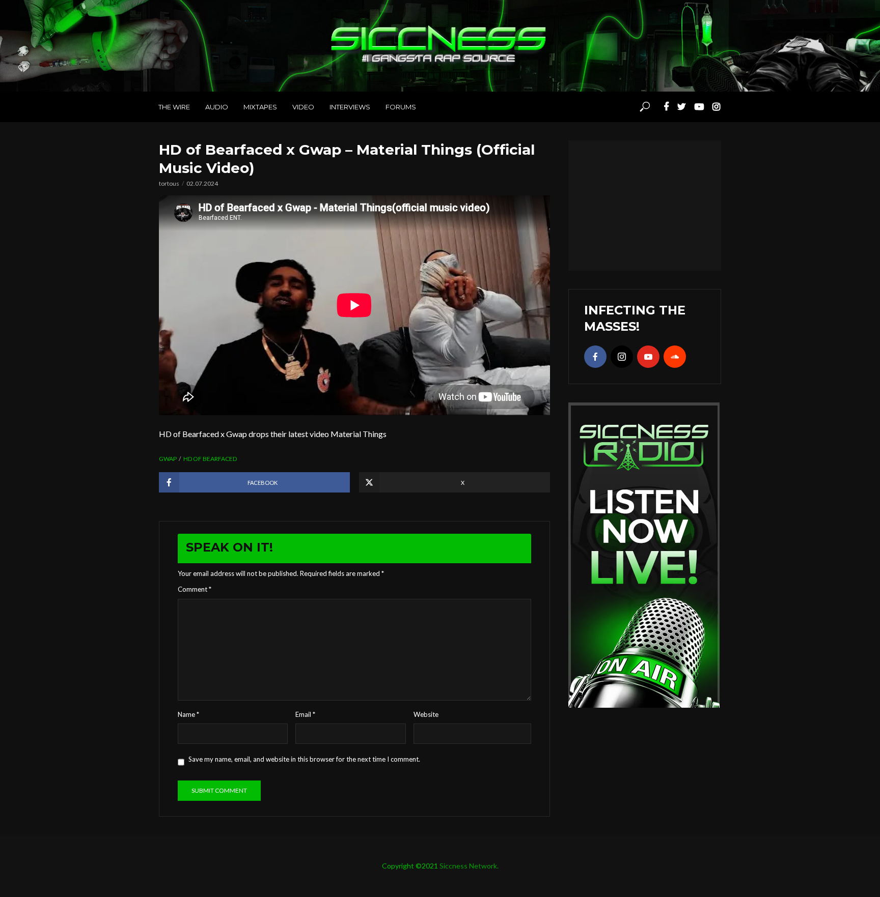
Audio (216, 107)
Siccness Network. (469, 865)
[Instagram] (622, 356)
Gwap (168, 458)
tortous (169, 183)
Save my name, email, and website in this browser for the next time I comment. (304, 759)
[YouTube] (648, 356)
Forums (401, 107)
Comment (194, 589)
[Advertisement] (644, 204)
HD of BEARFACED (210, 458)
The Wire (174, 107)
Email (305, 714)
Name (188, 714)
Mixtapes (260, 107)
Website (426, 714)
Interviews (349, 107)
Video (303, 107)
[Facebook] (595, 356)
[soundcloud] (675, 356)
